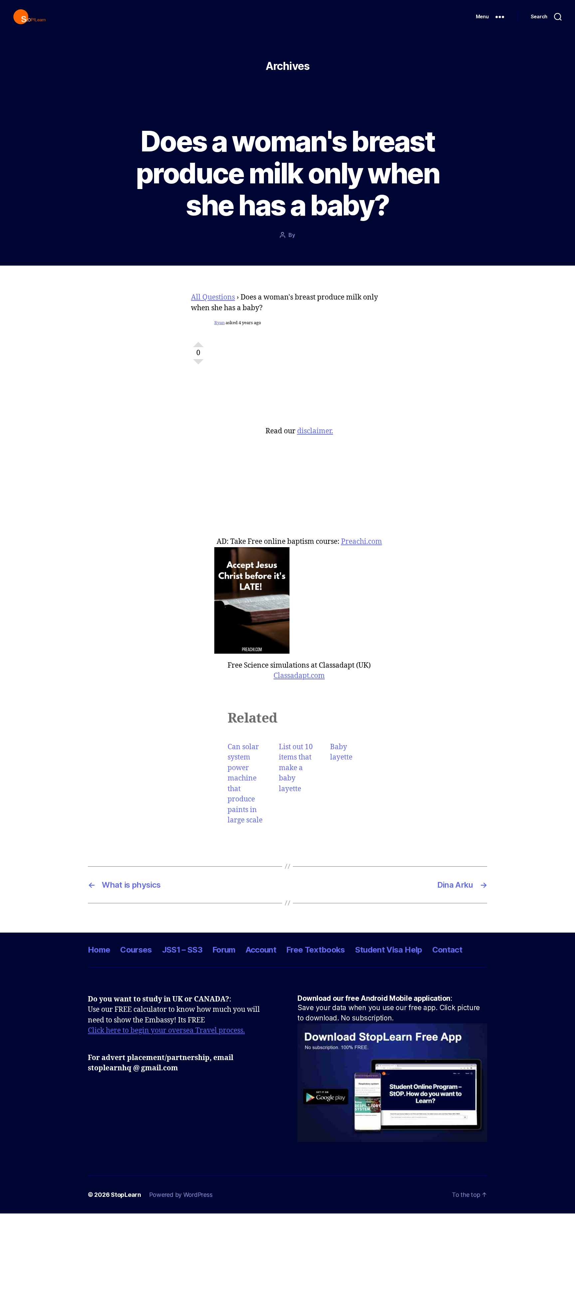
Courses (136, 950)
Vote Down (198, 364)
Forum (224, 950)
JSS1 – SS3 (182, 950)
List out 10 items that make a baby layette (296, 768)
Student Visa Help (388, 950)
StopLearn (126, 1194)
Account (261, 950)
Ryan (219, 323)
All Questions (213, 297)
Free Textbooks (315, 950)
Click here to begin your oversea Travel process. (166, 1030)
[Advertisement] (299, 379)
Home (99, 950)
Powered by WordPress (181, 1194)
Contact (447, 950)
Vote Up (198, 341)
